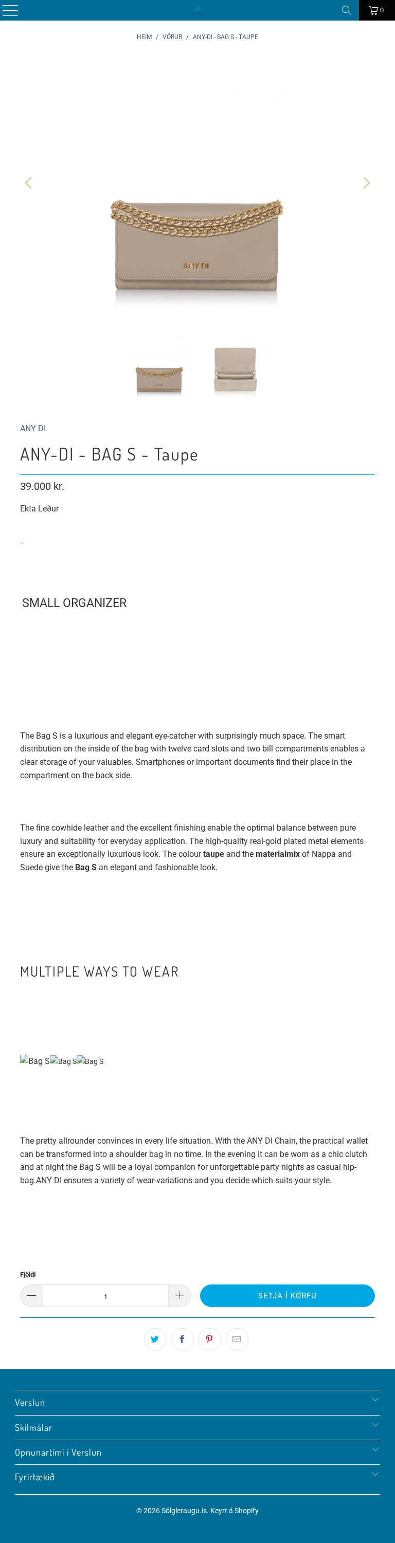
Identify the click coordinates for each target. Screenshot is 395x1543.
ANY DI (33, 428)
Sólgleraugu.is (184, 1511)
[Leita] (346, 10)
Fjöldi (27, 1274)
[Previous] (30, 182)
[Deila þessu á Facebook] (182, 1339)
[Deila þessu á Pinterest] (210, 1339)
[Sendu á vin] (237, 1339)
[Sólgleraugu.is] (197, 10)
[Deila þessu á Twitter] (155, 1339)
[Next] (365, 182)
